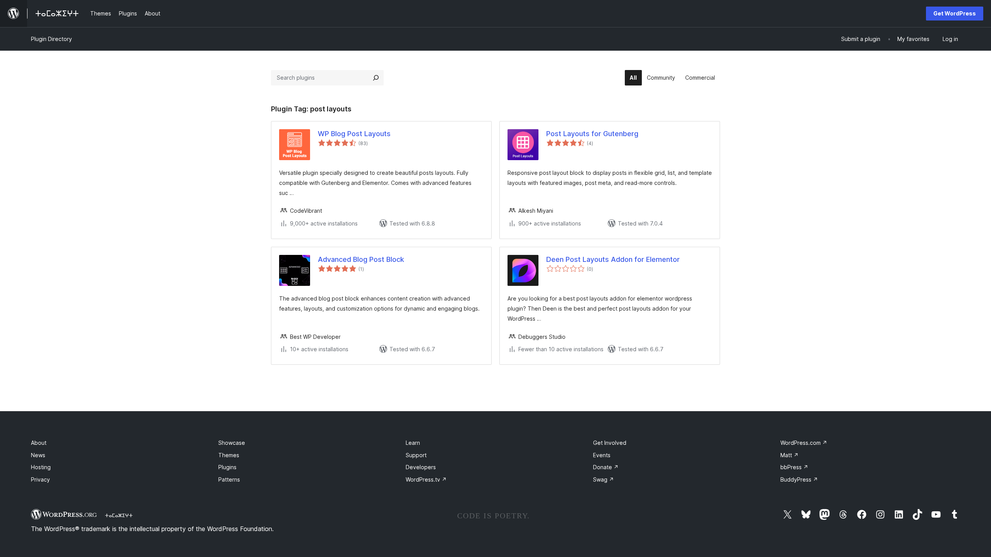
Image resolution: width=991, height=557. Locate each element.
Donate (606, 467)
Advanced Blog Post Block (361, 259)
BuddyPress (799, 479)
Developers (421, 467)
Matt (789, 455)
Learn (413, 442)
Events (601, 455)
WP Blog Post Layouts (354, 134)
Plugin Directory (51, 39)
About (38, 442)
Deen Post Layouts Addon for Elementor (613, 259)
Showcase (231, 442)
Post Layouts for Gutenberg (592, 134)
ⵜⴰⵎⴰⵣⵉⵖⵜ (119, 515)
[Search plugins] (376, 77)
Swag (603, 479)
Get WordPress (954, 13)
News (38, 455)
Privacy (40, 479)
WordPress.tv (426, 479)
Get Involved (609, 442)
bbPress (794, 467)
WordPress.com (803, 442)
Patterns (229, 479)
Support (416, 455)
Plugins (227, 467)
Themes (228, 455)
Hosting (41, 467)
